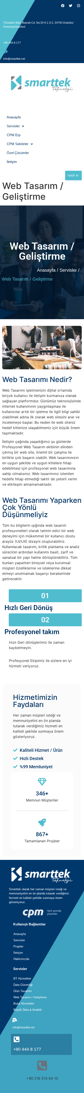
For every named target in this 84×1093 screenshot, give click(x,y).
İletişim (12, 162)
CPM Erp (13, 135)
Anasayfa (14, 117)
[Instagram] (78, 5)
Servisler (13, 126)
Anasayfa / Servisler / (58, 270)
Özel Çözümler (18, 153)
